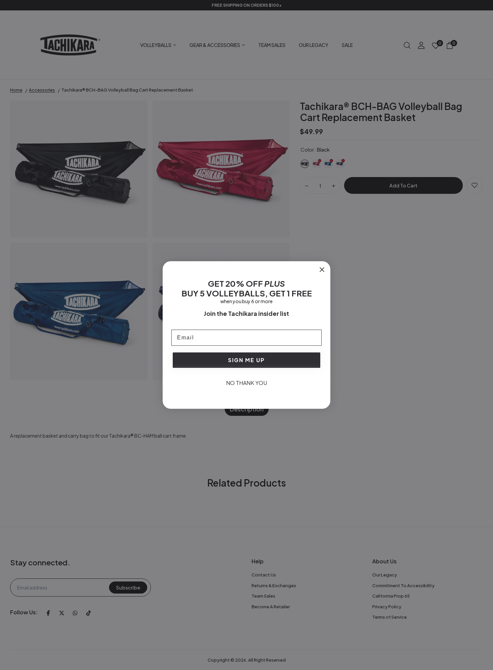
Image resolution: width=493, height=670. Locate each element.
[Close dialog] (322, 270)
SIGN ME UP (246, 360)
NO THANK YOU (246, 382)
